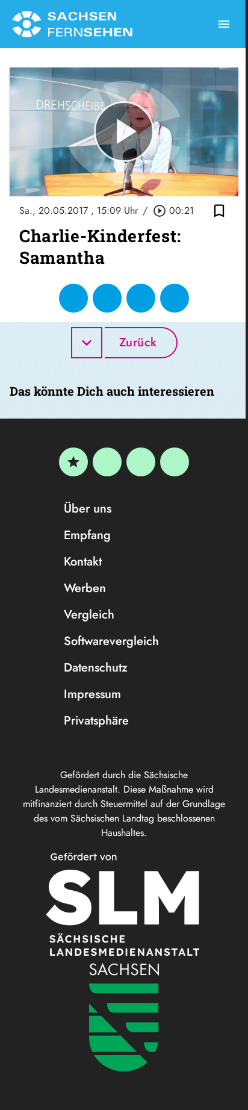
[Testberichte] (73, 461)
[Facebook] (107, 461)
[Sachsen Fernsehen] (72, 24)
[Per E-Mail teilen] (174, 298)
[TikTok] (174, 461)
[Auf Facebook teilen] (73, 298)
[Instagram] (140, 461)
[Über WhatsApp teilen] (140, 298)
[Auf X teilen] (107, 298)
